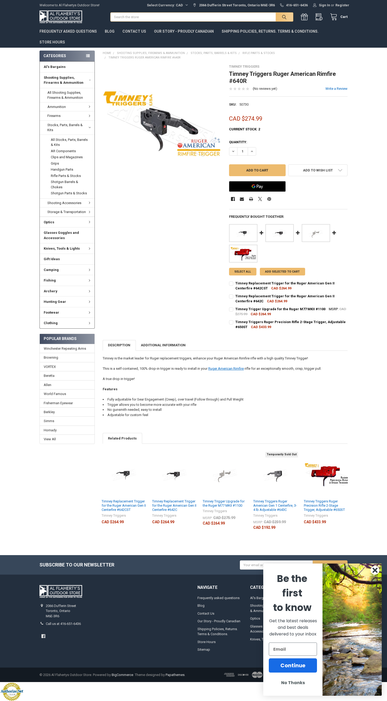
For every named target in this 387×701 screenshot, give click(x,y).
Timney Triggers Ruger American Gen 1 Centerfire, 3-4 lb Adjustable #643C (275, 505)
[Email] (242, 199)
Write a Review (336, 89)
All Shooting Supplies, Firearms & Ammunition (65, 95)
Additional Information (163, 345)
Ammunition (56, 107)
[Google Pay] (257, 186)
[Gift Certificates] (305, 17)
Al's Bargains (55, 67)
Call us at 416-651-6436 (63, 624)
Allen (47, 385)
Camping (51, 270)
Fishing (50, 280)
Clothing (51, 323)
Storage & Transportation (66, 212)
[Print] (251, 199)
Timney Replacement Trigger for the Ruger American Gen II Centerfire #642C (174, 505)
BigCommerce (122, 675)
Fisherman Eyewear (58, 403)
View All (50, 439)
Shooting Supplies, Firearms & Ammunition (63, 80)
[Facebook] (233, 199)
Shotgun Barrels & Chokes (64, 184)
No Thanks (293, 683)
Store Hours (52, 42)
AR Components (63, 151)
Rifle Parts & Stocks (66, 176)
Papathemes (175, 675)
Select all (242, 271)
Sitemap (203, 649)
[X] (260, 199)
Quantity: (238, 142)
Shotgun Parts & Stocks (69, 193)
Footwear (51, 312)
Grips (55, 163)
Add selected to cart (282, 271)
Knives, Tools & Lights (62, 248)
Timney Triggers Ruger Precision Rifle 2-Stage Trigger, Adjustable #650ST (324, 505)
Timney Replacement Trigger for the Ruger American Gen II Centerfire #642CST (124, 505)
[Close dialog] (375, 570)
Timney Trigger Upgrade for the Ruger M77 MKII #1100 (224, 503)
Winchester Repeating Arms (65, 348)
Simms (49, 421)
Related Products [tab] (122, 438)
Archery (50, 291)
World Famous (55, 394)
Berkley (49, 412)
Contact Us (134, 31)
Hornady (50, 430)
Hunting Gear (55, 302)
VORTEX (50, 367)
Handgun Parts (62, 169)
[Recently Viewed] (320, 17)
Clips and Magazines (67, 157)
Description (119, 345)
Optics (49, 222)
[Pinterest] (269, 199)
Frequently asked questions (68, 31)
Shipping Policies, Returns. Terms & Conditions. (270, 31)
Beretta (49, 376)
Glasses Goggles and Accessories (61, 235)
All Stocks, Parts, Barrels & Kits (69, 142)
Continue (292, 665)
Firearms (54, 116)
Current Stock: (244, 129)
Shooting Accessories (64, 203)
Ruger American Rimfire (226, 369)
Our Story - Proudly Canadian (184, 31)
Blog (110, 31)
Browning (51, 357)
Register (342, 5)
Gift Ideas (52, 259)
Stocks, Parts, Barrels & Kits (65, 127)
